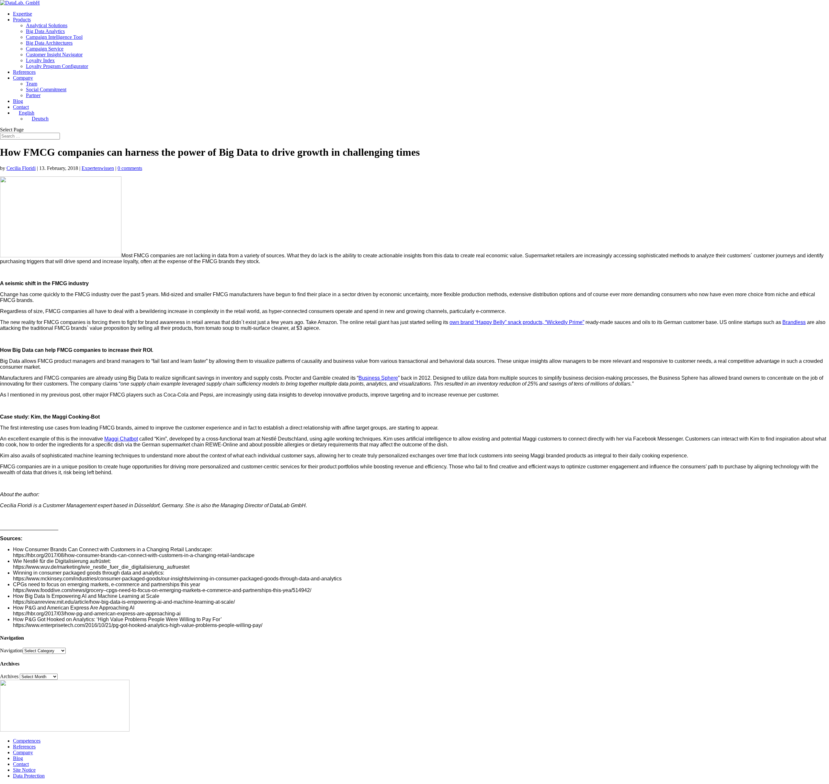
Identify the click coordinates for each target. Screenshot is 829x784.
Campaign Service (44, 48)
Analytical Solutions (46, 25)
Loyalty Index (40, 60)
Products (22, 19)
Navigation (11, 650)
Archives (9, 676)
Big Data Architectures (49, 43)
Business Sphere (378, 378)
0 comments (130, 168)
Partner (33, 95)
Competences (26, 741)
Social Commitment (46, 89)
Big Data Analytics (45, 31)
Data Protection (29, 775)
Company (23, 78)
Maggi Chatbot (121, 439)
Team (31, 83)
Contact (21, 107)
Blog (18, 101)
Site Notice (24, 770)
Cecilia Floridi (21, 168)
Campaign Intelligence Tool (54, 37)
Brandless (794, 322)
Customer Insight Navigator (54, 54)
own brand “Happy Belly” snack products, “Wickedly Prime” (516, 322)
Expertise (22, 14)
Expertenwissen (98, 168)
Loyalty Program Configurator (57, 66)
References (24, 72)
